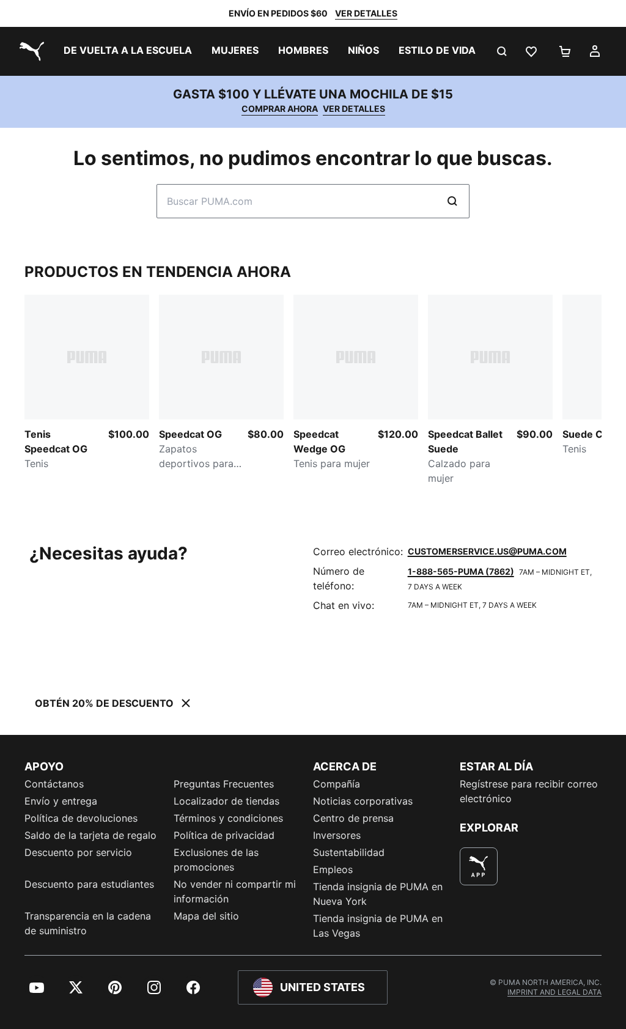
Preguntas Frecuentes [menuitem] (224, 784)
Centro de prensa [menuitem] (353, 818)
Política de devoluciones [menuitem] (81, 818)
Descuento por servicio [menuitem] (78, 852)
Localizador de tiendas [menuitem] (226, 801)
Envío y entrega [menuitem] (60, 801)
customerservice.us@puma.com (487, 551)
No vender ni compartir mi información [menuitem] (235, 891)
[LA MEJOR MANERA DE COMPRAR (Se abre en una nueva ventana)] (479, 866)
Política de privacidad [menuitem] (224, 835)
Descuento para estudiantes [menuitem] (89, 884)
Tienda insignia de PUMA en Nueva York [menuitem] (378, 893)
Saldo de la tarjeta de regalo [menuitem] (90, 835)
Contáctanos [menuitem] (54, 784)
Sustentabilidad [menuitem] (349, 852)
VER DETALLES (366, 13)
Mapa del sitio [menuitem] (206, 916)
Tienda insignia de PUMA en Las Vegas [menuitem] (378, 925)
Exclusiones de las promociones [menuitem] (216, 859)
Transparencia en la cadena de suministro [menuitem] (87, 923)
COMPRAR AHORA (279, 108)
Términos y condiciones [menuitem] (228, 818)
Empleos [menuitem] (333, 869)
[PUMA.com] (29, 51)
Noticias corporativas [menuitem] (363, 801)
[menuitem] (128, 51)
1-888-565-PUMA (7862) (461, 571)
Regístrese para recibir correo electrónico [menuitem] (529, 791)
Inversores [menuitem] (337, 835)
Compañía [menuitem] (336, 784)
